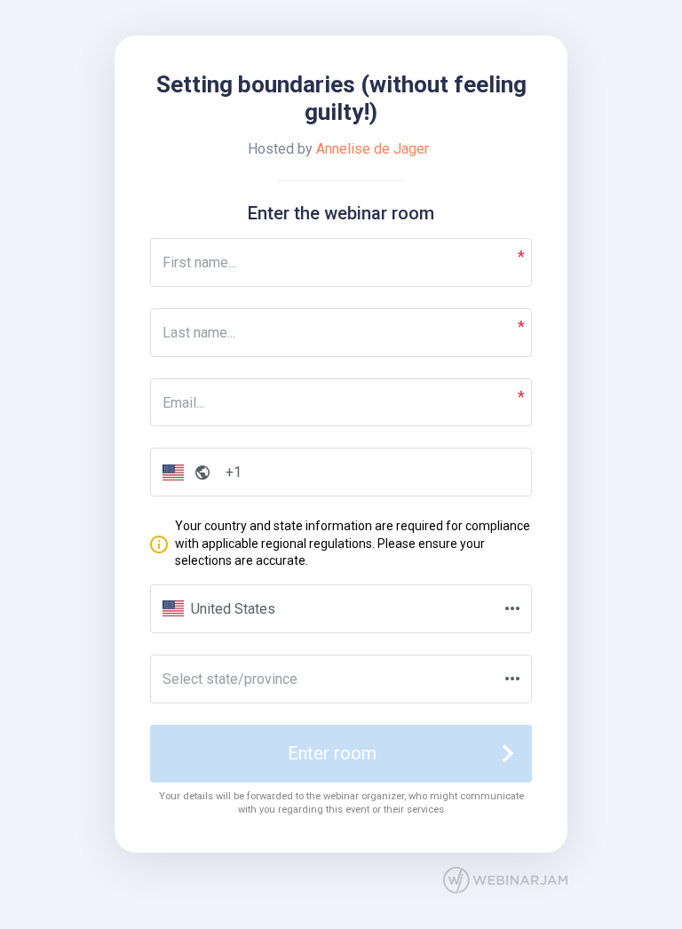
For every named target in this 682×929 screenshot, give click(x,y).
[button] (182, 472)
